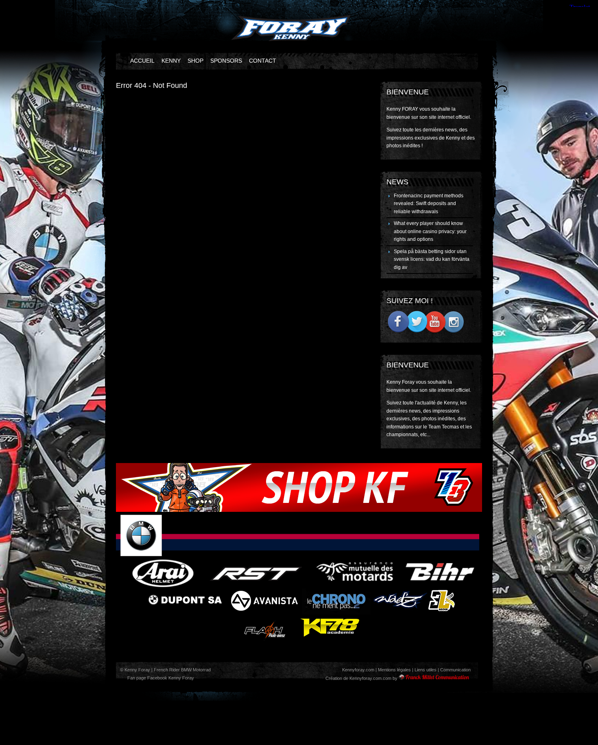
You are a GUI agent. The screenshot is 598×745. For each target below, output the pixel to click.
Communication (455, 669)
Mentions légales (394, 669)
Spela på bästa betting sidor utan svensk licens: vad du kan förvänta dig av (431, 259)
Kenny (171, 60)
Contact (262, 60)
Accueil (142, 60)
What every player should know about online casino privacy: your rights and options (430, 231)
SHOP (195, 60)
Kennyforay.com (358, 669)
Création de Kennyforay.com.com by (361, 678)
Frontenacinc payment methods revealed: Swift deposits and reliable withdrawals (428, 203)
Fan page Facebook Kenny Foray (160, 677)
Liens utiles (425, 669)
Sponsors (226, 60)
